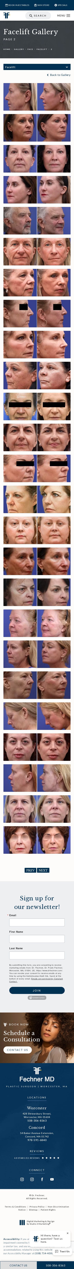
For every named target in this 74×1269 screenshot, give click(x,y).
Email (12, 915)
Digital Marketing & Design (41, 1222)
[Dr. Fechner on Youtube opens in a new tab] (52, 1179)
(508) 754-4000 (44, 1253)
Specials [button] (62, 5)
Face (30, 49)
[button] (68, 15)
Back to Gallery (60, 74)
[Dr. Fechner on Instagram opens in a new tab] (22, 1179)
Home (6, 49)
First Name (16, 931)
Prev (30, 870)
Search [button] (40, 15)
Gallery (19, 49)
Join (37, 990)
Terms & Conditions (15, 1206)
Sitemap (33, 1209)
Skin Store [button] (43, 5)
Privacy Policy (37, 1206)
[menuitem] (22, 1179)
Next (43, 870)
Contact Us (17, 1049)
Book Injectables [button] (18, 5)
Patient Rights (48, 1209)
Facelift (42, 49)
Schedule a (21, 1036)
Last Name (16, 948)
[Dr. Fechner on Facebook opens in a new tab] (42, 1179)
